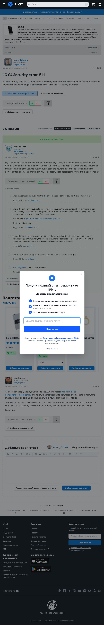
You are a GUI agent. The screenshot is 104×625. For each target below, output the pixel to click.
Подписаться (52, 329)
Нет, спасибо (52, 348)
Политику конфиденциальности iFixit (60, 338)
